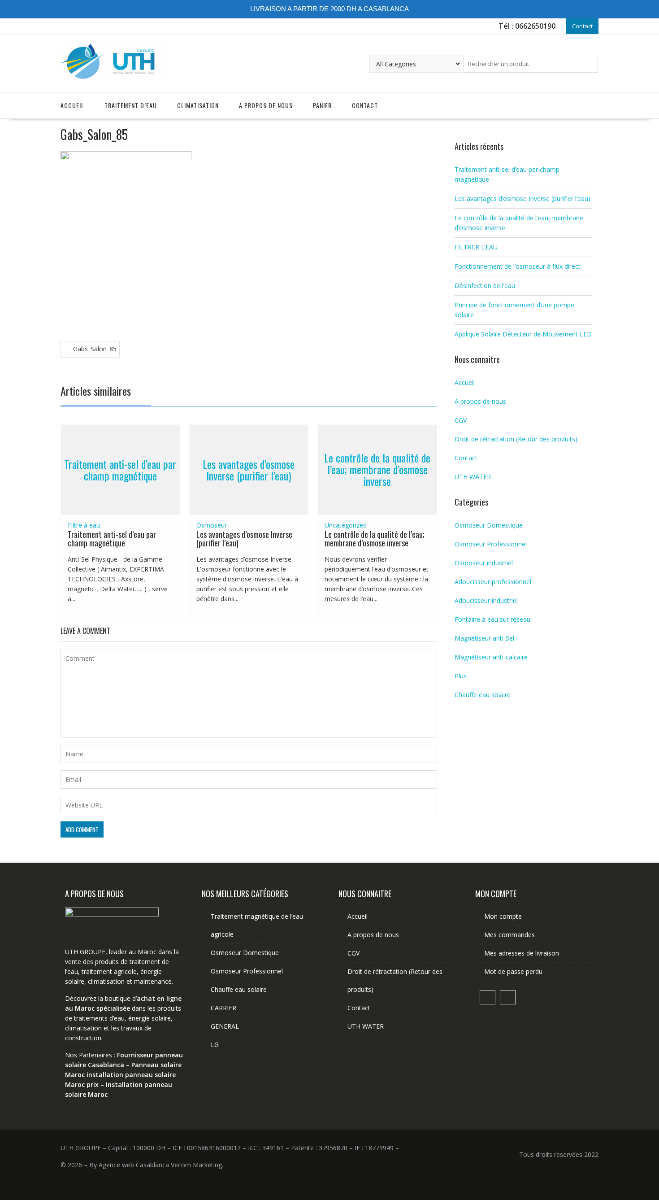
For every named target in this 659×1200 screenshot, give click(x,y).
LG (215, 1044)
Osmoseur (211, 525)
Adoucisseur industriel (486, 600)
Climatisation (198, 105)
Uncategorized (346, 525)
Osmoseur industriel (484, 563)
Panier (322, 105)
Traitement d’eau (130, 105)
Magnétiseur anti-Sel (484, 638)
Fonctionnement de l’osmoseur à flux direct (518, 266)
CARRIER (223, 1008)
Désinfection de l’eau (485, 285)
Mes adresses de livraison (521, 953)
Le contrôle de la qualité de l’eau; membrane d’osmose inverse (377, 469)
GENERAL (225, 1026)
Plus (461, 676)
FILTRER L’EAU (476, 247)
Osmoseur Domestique (489, 525)
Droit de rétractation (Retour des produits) (516, 439)
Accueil (72, 105)
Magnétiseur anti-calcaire (491, 657)
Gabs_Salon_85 (95, 349)
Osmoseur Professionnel (491, 544)
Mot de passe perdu (513, 971)
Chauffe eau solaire (483, 694)
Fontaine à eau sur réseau (492, 619)
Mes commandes (509, 934)
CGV (461, 420)
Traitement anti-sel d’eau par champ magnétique (120, 469)
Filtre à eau (84, 525)
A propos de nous (266, 105)
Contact (582, 26)
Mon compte (503, 916)
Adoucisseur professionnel (493, 581)
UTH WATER (473, 476)
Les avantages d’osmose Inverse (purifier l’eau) (249, 469)
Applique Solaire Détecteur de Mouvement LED (523, 334)
